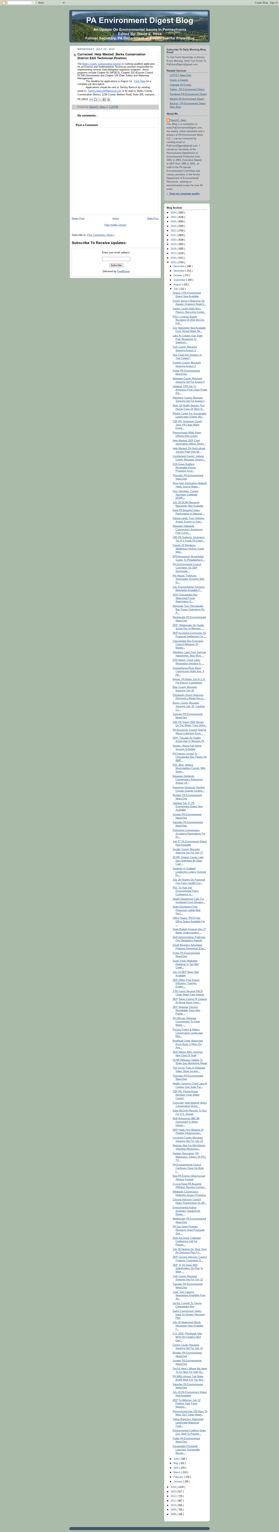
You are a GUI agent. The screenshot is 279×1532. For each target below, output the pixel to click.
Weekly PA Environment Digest (187, 99)
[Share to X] (100, 99)
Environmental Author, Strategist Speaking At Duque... (186, 1211)
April (176, 1468)
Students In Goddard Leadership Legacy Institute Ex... (189, 872)
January (178, 1481)
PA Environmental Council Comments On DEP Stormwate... (187, 567)
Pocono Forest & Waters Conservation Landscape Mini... (188, 1033)
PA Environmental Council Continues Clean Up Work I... (188, 1168)
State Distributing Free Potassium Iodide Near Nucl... (187, 910)
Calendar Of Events (180, 85)
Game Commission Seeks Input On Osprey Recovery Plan (189, 1314)
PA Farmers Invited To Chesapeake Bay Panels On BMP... (190, 757)
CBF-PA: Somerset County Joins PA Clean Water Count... (187, 424)
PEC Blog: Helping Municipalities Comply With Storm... (189, 768)
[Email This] (91, 99)
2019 (174, 244)
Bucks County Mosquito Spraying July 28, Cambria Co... (189, 706)
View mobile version (115, 225)
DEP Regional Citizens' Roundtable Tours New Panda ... (186, 1010)
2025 (174, 217)
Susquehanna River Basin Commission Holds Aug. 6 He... (188, 671)
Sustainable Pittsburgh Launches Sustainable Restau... (186, 1449)
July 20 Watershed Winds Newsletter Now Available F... (188, 1325)
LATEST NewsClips (180, 75)
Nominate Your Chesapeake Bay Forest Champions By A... (189, 609)
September (179, 280)
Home (116, 218)
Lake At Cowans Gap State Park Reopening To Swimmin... (188, 339)
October (178, 275)
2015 (174, 262)
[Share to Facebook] (104, 99)
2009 (174, 1509)
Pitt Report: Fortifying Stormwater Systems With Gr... (188, 579)
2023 (174, 226)
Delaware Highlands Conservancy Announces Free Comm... (188, 529)
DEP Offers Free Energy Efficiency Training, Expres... (186, 983)
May (176, 1463)
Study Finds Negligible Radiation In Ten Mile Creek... (186, 964)
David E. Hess (178, 120)
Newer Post (78, 218)
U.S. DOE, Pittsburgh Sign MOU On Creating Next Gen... (187, 1337)
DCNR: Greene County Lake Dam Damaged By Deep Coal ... (188, 860)
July (176, 289)
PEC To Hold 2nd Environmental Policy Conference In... (186, 891)
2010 (174, 1505)
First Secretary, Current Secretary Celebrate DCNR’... (185, 494)
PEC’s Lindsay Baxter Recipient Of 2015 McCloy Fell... (188, 320)
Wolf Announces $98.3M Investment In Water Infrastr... (186, 1122)
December (179, 266)
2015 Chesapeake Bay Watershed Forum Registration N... (185, 598)
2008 (174, 1514)
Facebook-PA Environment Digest (188, 94)
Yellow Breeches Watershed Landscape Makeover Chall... (188, 1422)
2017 (174, 253)
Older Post (153, 218)
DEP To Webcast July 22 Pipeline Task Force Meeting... (186, 1403)
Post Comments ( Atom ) (100, 235)
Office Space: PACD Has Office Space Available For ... (189, 921)
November (179, 271)
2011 (174, 1500)
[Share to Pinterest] (108, 99)
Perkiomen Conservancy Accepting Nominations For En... (189, 833)
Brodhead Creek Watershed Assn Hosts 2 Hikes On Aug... (188, 1044)
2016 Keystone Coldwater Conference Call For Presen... (187, 1241)
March (177, 1472)
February (178, 1477)
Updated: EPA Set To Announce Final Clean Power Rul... (190, 389)
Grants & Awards (179, 80)
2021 (174, 235)
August (177, 284)
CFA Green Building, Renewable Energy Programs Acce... (184, 467)
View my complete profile (184, 193)
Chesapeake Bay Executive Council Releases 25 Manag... (188, 644)
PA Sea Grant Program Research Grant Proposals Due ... (189, 1230)
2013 (174, 1491)
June (176, 1459)
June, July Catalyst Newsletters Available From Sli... (189, 1295)
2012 (174, 1496)
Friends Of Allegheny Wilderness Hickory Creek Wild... (188, 548)
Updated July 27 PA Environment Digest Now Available (188, 806)
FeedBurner (123, 271)
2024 (174, 221)
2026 (174, 212)
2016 (174, 258)
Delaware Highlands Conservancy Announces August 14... (188, 779)
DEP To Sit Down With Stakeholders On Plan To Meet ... (188, 1268)
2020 (174, 240)
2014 (174, 1487)
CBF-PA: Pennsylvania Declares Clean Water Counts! (186, 1095)
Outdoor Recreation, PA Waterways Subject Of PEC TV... (189, 1157)
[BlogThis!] (95, 99)
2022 (174, 230)
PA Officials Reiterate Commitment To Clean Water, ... (186, 1021)
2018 (174, 248)
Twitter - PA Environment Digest (187, 89)
